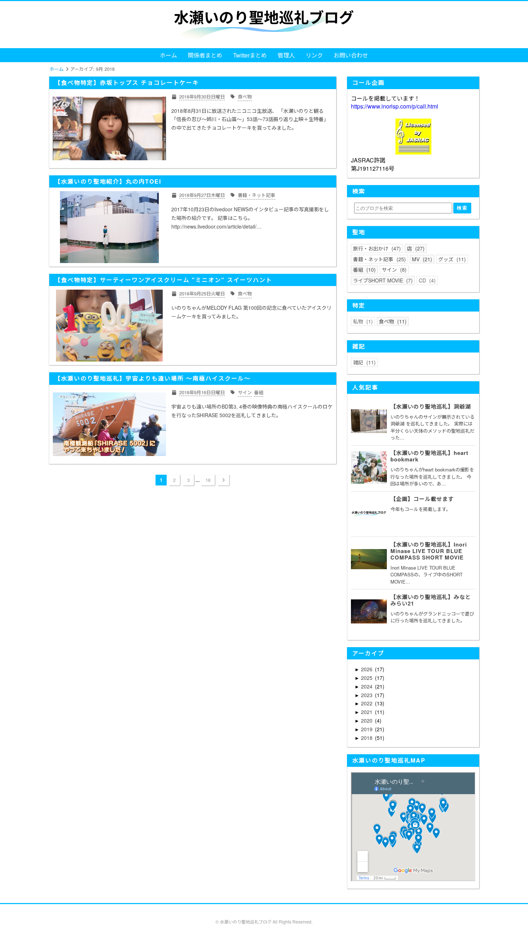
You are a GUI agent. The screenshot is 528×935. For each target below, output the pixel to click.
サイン (393, 269)
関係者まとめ (205, 55)
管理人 (286, 55)
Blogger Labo (276, 928)
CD (426, 280)
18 (207, 479)
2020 (367, 720)
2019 (367, 729)
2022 (367, 703)
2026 (367, 669)
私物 (362, 321)
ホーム (168, 55)
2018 (367, 737)
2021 (367, 711)
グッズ (451, 259)
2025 (367, 677)
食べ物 (392, 321)
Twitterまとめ (250, 55)
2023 (367, 695)
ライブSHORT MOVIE (382, 280)
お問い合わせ (351, 55)
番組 (363, 269)
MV (421, 259)
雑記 (363, 362)
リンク (314, 55)
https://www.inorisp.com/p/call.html (394, 106)
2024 (367, 686)
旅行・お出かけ (376, 248)
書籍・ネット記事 (378, 259)
